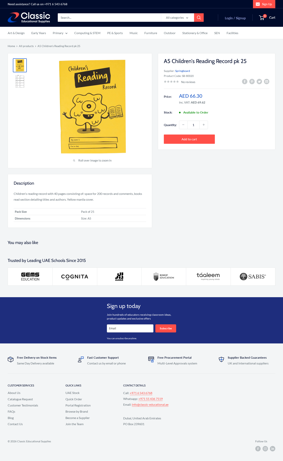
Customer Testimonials (23, 405)
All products (26, 46)
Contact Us (15, 424)
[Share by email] (266, 81)
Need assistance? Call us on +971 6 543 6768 (37, 4)
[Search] (199, 17)
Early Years (38, 33)
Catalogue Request (20, 399)
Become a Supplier (77, 418)
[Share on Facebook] (244, 81)
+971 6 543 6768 (141, 393)
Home (11, 46)
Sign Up (267, 4)
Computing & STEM (87, 33)
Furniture (150, 33)
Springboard (182, 70)
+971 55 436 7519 (150, 398)
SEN (217, 33)
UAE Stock (72, 393)
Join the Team (74, 424)
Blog (11, 418)
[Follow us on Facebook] (258, 448)
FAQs (11, 411)
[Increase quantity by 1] (204, 125)
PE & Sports (115, 33)
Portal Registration (78, 405)
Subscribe (166, 328)
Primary (58, 33)
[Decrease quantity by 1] (183, 125)
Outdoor (170, 33)
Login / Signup (235, 18)
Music (134, 33)
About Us (14, 393)
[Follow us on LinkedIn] (272, 448)
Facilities (232, 33)
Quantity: (170, 124)
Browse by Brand (76, 411)
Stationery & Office (195, 33)
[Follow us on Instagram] (265, 448)
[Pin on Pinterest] (252, 81)
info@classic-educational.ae (150, 404)
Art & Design (16, 33)
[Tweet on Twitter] (259, 81)
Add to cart (189, 139)
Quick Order (73, 399)
